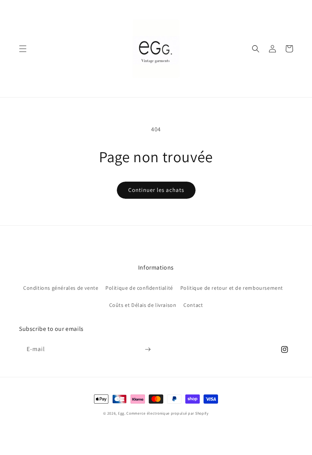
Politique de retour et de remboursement (231, 287)
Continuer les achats (156, 189)
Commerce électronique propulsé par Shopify (167, 413)
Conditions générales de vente (60, 287)
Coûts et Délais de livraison (143, 305)
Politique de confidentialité (139, 287)
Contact (193, 305)
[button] (22, 48)
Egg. (122, 413)
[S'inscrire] (147, 349)
